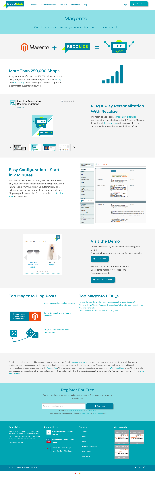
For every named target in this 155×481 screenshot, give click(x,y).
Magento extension (79, 362)
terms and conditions (75, 410)
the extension (110, 123)
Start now (101, 406)
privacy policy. (92, 410)
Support (84, 436)
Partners (85, 432)
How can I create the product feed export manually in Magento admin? (107, 302)
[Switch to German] (80, 473)
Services (34, 4)
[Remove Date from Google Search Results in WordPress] (48, 449)
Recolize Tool (52, 368)
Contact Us (140, 4)
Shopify (57, 79)
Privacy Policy (85, 413)
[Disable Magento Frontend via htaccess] (48, 432)
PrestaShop (18, 82)
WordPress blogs (117, 368)
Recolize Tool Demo (104, 279)
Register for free (14, 443)
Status (84, 441)
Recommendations (48, 4)
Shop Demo (101, 259)
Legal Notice (86, 456)
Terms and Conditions (89, 446)
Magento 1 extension (126, 116)
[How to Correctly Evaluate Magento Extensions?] (25, 316)
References (75, 4)
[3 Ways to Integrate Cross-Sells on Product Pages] (25, 335)
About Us (63, 4)
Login (125, 4)
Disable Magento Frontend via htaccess (59, 303)
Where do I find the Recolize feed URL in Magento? (99, 311)
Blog (85, 4)
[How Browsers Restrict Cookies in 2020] (48, 440)
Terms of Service (97, 413)
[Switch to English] (75, 473)
